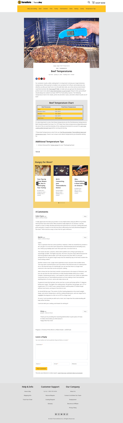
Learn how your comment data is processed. (70, 373)
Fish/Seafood (63, 8)
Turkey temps (54, 145)
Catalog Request (50, 399)
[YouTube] (61, 414)
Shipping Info (27, 395)
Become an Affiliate (72, 403)
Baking (76, 8)
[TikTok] (67, 414)
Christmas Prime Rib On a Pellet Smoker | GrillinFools (56, 330)
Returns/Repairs (50, 395)
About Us (72, 391)
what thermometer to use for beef (60, 91)
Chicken (45, 8)
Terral (38, 152)
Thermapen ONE (54, 89)
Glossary (50, 403)
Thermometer (63, 68)
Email (56, 364)
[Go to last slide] (37, 183)
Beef (40, 8)
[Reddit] (39, 79)
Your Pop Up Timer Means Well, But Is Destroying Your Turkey (41, 183)
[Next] (86, 183)
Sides (71, 8)
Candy (82, 8)
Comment (39, 344)
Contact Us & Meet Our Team (72, 395)
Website (74, 364)
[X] (42, 79)
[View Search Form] (89, 2)
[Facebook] (37, 79)
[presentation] (43, 170)
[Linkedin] (64, 414)
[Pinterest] (44, 79)
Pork (51, 8)
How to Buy (27, 391)
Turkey (56, 8)
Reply (85, 216)
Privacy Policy (73, 407)
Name (38, 364)
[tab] (58, 202)
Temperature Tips (91, 8)
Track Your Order (27, 399)
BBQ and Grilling (32, 8)
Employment (72, 399)
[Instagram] (59, 414)
